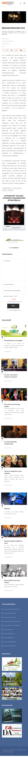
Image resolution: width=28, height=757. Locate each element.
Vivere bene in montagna (13, 340)
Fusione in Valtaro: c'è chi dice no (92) (11, 625)
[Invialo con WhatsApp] (16, 50)
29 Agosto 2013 (7, 447)
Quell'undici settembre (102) (9, 613)
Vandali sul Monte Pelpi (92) (9, 617)
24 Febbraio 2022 (8, 557)
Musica (5, 190)
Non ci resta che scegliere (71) (9, 641)
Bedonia (11, 190)
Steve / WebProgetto (8, 752)
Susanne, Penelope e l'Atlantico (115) (11, 609)
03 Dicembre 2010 (8, 485)
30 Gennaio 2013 (8, 418)
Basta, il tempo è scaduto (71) (9, 645)
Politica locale (17, 188)
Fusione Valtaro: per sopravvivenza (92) (12, 621)
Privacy (14, 299)
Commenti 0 (6, 44)
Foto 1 (3, 46)
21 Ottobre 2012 (7, 517)
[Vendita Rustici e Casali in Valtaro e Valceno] (12, 664)
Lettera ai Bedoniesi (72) (8, 637)
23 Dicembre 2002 (7, 41)
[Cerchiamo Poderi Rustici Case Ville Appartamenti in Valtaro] (14, 240)
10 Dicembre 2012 (8, 381)
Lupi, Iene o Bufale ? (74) (8, 633)
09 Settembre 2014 (8, 590)
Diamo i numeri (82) (8, 629)
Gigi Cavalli (5, 39)
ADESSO (7, 509)
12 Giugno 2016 (7, 351)
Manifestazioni (7, 188)
